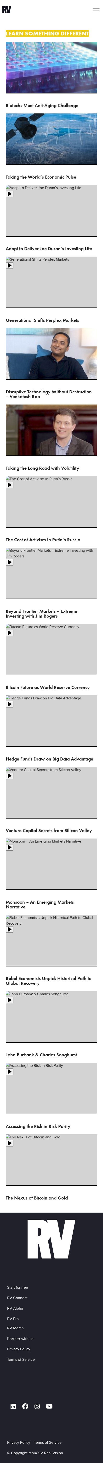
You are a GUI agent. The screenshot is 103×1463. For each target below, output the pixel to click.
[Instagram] (37, 1406)
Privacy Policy (19, 1349)
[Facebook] (25, 1406)
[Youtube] (49, 1406)
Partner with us (20, 1338)
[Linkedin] (13, 1406)
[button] (96, 10)
